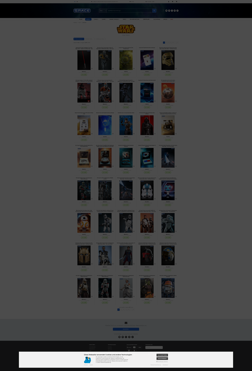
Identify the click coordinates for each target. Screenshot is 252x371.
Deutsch (86, 364)
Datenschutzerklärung (156, 364)
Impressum (165, 364)
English (91, 364)
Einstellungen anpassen (163, 361)
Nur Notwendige (162, 358)
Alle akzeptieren (162, 355)
